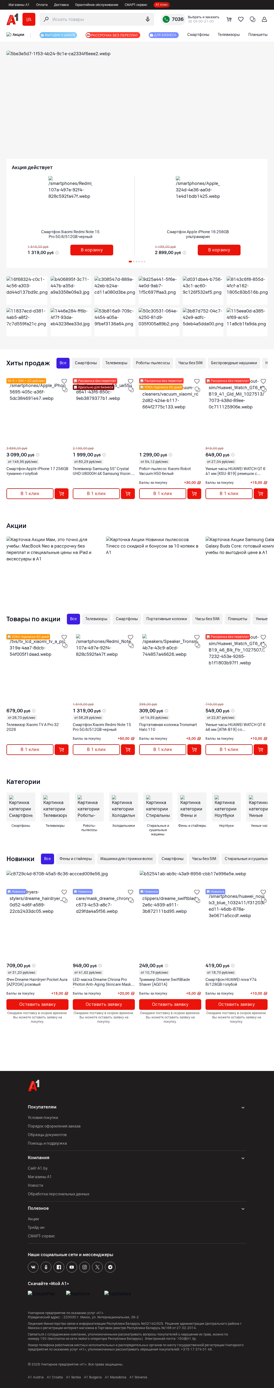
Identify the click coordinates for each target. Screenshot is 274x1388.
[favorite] (241, 19)
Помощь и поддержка (47, 1143)
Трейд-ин (36, 1227)
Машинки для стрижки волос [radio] (126, 859)
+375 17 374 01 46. (197, 1349)
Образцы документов (47, 1135)
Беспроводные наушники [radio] (234, 363)
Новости (35, 1185)
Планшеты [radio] (237, 619)
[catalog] (28, 19)
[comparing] (252, 19)
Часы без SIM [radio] (190, 363)
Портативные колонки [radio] (166, 619)
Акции (33, 1219)
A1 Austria (36, 1377)
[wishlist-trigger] (64, 381)
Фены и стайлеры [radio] (75, 859)
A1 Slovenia (138, 1377)
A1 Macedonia (115, 1377)
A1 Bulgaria (93, 1377)
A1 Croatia (55, 1377)
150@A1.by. (187, 1339)
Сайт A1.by (38, 1168)
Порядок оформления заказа (54, 1126)
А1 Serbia (73, 1377)
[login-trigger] (264, 19)
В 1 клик (30, 493)
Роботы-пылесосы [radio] (153, 363)
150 (43, 1339)
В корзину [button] (92, 249)
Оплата (42, 5)
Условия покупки (43, 1117)
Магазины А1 (19, 5)
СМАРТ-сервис (136, 5)
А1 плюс (162, 4)
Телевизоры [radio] (116, 363)
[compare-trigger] (64, 389)
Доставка (61, 5)
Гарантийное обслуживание (96, 5)
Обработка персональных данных (58, 1194)
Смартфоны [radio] (86, 363)
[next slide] (11, 442)
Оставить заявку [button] (37, 1004)
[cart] (229, 19)
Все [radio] (63, 363)
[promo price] (56, 252)
